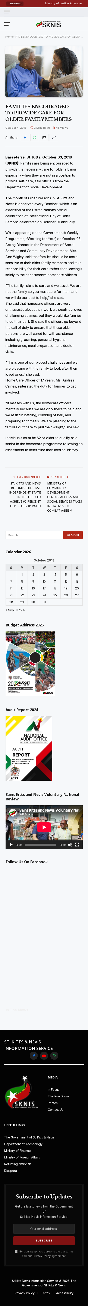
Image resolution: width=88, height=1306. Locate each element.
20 (77, 588)
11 (55, 581)
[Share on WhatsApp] (34, 137)
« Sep (10, 610)
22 (22, 595)
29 (22, 602)
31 (44, 602)
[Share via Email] (44, 137)
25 (55, 595)
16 (33, 588)
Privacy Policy (42, 1256)
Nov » (20, 610)
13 (77, 581)
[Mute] (70, 845)
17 (44, 588)
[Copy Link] (54, 137)
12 (66, 581)
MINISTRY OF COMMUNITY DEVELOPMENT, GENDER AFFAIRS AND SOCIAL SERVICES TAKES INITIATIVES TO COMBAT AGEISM (64, 496)
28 (11, 602)
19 (66, 588)
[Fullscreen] (77, 845)
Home (9, 36)
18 (55, 588)
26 (66, 595)
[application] (44, 827)
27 (77, 595)
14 (11, 588)
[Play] (11, 845)
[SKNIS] (48, 24)
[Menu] (7, 12)
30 (33, 602)
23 (33, 595)
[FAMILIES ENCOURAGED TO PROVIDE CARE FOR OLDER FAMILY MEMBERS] (44, 71)
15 (22, 588)
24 (44, 595)
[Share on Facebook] (25, 137)
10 (44, 581)
